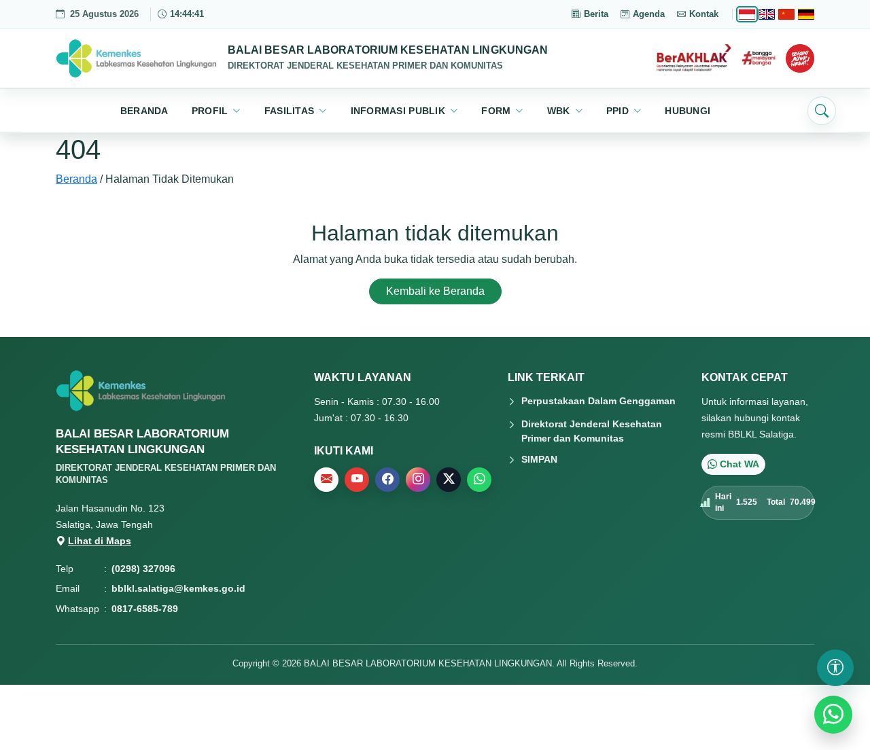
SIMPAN (539, 459)
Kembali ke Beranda (435, 291)
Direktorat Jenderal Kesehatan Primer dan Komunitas (591, 431)
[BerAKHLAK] (694, 58)
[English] (767, 14)
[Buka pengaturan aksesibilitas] (835, 667)
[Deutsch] (806, 14)
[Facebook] (387, 479)
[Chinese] (786, 14)
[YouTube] (357, 479)
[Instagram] (418, 479)
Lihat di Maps (99, 540)
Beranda (76, 179)
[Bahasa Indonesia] (747, 14)
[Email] (326, 479)
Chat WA (739, 464)
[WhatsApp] (479, 479)
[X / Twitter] (448, 479)
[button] (216, 110)
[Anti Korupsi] (800, 58)
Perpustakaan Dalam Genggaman (598, 400)
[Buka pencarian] (821, 110)
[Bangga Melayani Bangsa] (759, 58)
